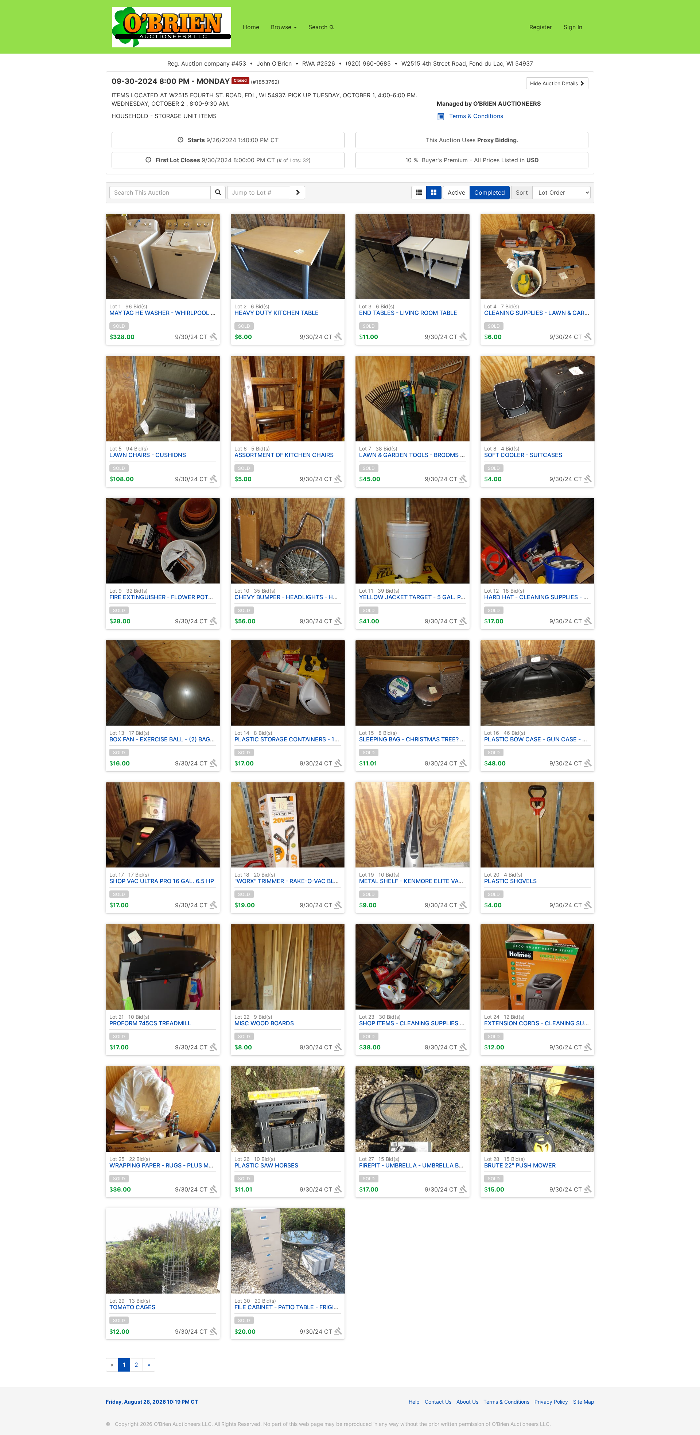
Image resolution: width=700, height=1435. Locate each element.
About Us (467, 1402)
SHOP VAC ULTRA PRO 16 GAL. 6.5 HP (161, 878)
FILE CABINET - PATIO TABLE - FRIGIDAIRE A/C (298, 1304)
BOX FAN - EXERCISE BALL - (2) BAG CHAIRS (171, 736)
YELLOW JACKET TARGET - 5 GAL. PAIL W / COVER (430, 594)
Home (251, 27)
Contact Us (438, 1402)
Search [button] (318, 27)
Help (414, 1402)
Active (456, 192)
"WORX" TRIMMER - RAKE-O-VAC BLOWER (292, 878)
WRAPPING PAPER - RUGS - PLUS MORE (164, 1162)
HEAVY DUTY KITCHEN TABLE (276, 309)
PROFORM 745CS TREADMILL (150, 1020)
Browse (282, 27)
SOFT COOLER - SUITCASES (523, 452)
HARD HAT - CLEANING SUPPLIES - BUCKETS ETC (554, 594)
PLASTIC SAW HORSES (266, 1162)
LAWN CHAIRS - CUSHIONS (147, 452)
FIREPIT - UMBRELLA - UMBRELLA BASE (414, 1162)
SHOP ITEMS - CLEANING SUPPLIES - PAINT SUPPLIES (434, 1020)
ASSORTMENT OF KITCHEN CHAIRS (284, 452)
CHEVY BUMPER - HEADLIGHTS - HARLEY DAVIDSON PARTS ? (320, 594)
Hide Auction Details (554, 83)
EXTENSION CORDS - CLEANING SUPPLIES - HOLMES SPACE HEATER (580, 1020)
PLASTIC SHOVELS (510, 878)
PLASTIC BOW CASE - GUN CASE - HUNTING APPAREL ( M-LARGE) (577, 736)
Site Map (583, 1402)
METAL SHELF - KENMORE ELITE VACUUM (418, 878)
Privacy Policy (551, 1402)
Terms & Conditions (476, 116)
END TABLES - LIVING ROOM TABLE (408, 309)
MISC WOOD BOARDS (264, 1020)
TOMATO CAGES (132, 1304)
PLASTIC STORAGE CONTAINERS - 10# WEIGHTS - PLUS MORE (321, 736)
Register (540, 27)
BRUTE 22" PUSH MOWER (520, 1162)
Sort (522, 192)
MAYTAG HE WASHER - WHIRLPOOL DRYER (169, 309)
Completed (489, 192)
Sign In (573, 27)
